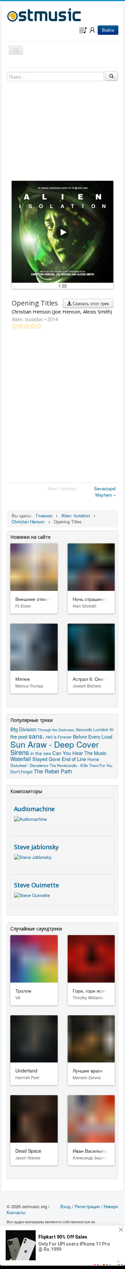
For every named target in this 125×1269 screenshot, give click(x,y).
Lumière (100, 729)
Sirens (19, 752)
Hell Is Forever (59, 737)
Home (93, 759)
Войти (108, 30)
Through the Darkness (56, 729)
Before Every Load (92, 736)
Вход (65, 1206)
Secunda (84, 730)
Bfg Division (23, 729)
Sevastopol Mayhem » (105, 491)
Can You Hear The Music (79, 752)
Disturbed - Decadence (29, 765)
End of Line (74, 758)
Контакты (16, 1212)
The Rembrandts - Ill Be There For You (81, 765)
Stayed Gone (46, 758)
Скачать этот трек (90, 303)
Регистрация (87, 1206)
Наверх (111, 1206)
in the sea (40, 753)
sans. (36, 735)
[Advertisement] (62, 407)
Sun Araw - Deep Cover (54, 744)
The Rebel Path (53, 771)
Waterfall (20, 759)
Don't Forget (21, 771)
